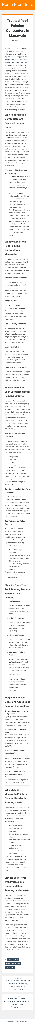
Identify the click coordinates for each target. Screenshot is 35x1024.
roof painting (10, 967)
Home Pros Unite (17, 4)
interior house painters (13, 963)
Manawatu (18, 40)
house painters (13, 959)
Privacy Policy (23, 1021)
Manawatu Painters (12, 901)
